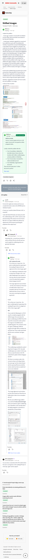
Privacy (21, 549)
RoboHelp (20, 7)
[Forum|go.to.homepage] (11, 3)
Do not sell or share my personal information (12, 554)
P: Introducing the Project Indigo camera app (13, 482)
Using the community (7, 549)
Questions (5, 8)
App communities (11, 7)
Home (4, 7)
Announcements (6, 484)
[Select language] (18, 3)
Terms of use (15, 549)
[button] (3, 3)
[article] (14, 215)
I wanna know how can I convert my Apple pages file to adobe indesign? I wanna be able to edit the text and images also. (14, 507)
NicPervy (7, 28)
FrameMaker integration (8, 177)
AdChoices (7, 557)
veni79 (6, 200)
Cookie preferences (7, 552)
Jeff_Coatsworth (11, 234)
